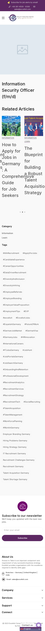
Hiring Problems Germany (15, 440)
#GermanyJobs (10, 337)
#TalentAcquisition (11, 408)
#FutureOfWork (31, 324)
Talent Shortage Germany (15, 479)
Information (8, 138)
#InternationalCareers (13, 343)
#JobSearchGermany (13, 363)
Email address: (22, 530)
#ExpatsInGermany (12, 324)
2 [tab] (22, 212)
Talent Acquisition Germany (16, 473)
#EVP (26, 311)
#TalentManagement (12, 414)
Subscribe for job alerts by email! (24, 2)
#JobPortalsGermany (13, 356)
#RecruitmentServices (13, 389)
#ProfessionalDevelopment (15, 376)
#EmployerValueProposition (16, 305)
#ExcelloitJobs (23, 317)
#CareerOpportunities (13, 266)
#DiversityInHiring (11, 285)
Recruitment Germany (13, 466)
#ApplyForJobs (30, 253)
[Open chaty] (38, 625)
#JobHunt (27, 350)
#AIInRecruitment (11, 253)
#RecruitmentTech (11, 402)
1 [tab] (20, 212)
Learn (27, 141)
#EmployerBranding (12, 298)
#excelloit (7, 317)
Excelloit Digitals (23, 626)
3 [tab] (24, 212)
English (27, 629)
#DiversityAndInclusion (13, 279)
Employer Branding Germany (16, 434)
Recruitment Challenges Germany (18, 460)
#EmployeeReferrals (12, 292)
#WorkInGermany (11, 427)
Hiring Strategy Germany (14, 447)
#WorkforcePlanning (12, 421)
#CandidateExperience (13, 259)
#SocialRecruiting (32, 402)
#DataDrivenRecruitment (14, 272)
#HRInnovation (28, 337)
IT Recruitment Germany (14, 453)
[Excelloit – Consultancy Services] (22, 17)
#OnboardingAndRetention (15, 369)
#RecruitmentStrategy (13, 395)
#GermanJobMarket (12, 330)
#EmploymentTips (11, 311)
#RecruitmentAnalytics (13, 382)
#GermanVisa (32, 330)
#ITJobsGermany (11, 350)
